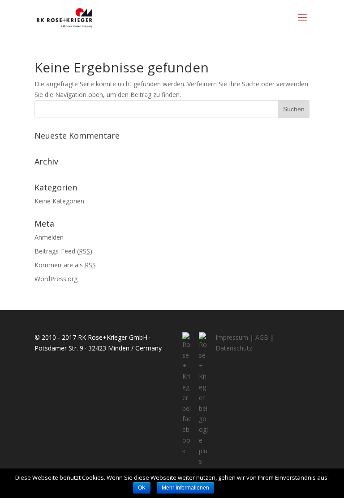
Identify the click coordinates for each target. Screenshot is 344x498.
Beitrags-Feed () (63, 251)
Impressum (231, 337)
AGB (261, 337)
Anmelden (49, 237)
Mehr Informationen (185, 488)
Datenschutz (233, 348)
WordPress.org (55, 278)
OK (142, 488)
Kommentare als (65, 265)
